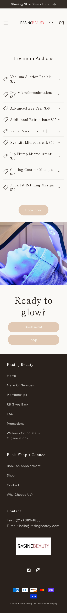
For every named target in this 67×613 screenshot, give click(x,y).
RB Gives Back (18, 404)
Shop (11, 475)
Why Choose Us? (20, 495)
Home (11, 376)
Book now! (33, 327)
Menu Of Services (20, 385)
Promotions (15, 424)
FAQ (10, 414)
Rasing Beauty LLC (27, 603)
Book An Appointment (24, 466)
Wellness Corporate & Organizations (23, 435)
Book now (33, 210)
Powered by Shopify (47, 603)
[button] (5, 23)
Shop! (34, 340)
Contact (13, 485)
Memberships (17, 395)
